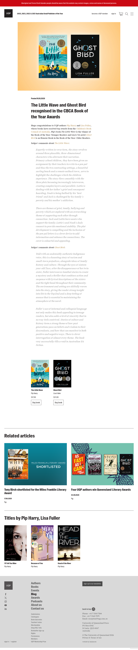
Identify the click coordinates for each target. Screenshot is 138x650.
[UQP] (8, 585)
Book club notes (36, 619)
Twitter (5, 598)
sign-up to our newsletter (92, 583)
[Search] (126, 14)
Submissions (35, 614)
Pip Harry (71, 125)
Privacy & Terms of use (92, 638)
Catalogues (35, 617)
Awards (35, 598)
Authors (36, 583)
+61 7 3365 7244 (95, 613)
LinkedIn (5, 609)
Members (34, 639)
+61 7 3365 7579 (93, 616)
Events (35, 590)
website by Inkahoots (89, 642)
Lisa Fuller (86, 125)
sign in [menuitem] (113, 13)
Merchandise (35, 625)
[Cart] (121, 14)
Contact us (37, 609)
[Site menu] (132, 14)
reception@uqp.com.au (97, 619)
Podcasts (36, 601)
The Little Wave (62, 143)
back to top (86, 609)
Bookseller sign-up (37, 630)
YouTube (5, 605)
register (14, 641)
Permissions (35, 636)
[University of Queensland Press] (8, 13)
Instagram (5, 601)
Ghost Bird (59, 247)
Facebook (5, 594)
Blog (34, 594)
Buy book (36, 402)
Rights (33, 633)
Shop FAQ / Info (36, 628)
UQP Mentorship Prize (38, 641)
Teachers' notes (36, 622)
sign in (6, 641)
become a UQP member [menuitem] (100, 13)
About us (36, 605)
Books (34, 587)
